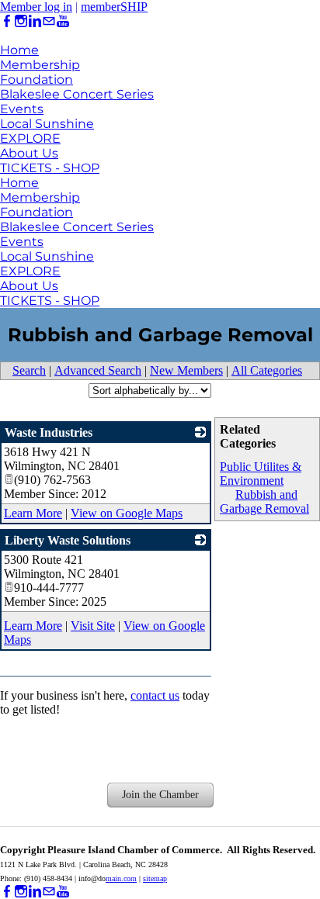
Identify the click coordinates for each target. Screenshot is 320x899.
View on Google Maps (127, 513)
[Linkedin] (35, 21)
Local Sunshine (47, 123)
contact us (154, 695)
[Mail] (49, 21)
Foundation (36, 79)
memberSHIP (114, 6)
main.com (121, 878)
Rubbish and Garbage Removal (264, 501)
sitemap (155, 878)
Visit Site (93, 625)
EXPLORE (30, 138)
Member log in (36, 6)
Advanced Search (97, 370)
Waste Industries (48, 432)
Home (19, 50)
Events (21, 109)
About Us (29, 153)
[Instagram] (21, 21)
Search (29, 370)
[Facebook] (7, 21)
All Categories (266, 370)
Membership (40, 64)
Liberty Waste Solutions (67, 540)
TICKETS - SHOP (49, 168)
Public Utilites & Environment (260, 473)
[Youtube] (63, 21)
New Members (186, 370)
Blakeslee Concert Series (77, 94)
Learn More (33, 513)
